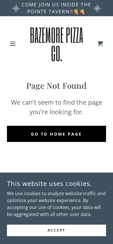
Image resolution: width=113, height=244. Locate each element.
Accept (56, 230)
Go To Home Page (56, 134)
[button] (14, 43)
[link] (56, 43)
